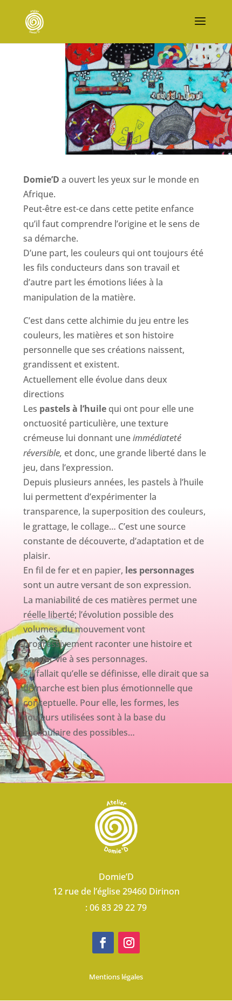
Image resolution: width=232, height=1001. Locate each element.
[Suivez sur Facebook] (103, 942)
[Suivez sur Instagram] (129, 942)
